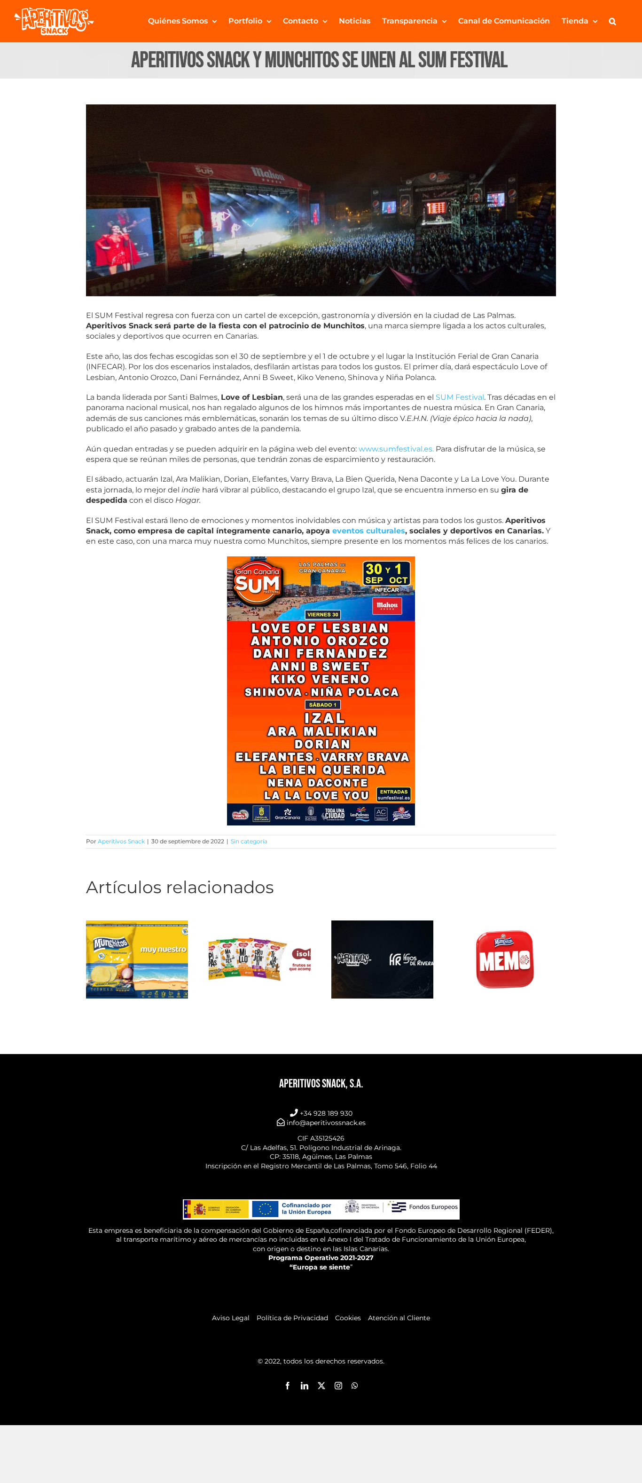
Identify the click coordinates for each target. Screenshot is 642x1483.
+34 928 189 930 (326, 1113)
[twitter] (321, 1385)
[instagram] (338, 1385)
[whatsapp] (355, 1385)
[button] (612, 21)
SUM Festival (459, 397)
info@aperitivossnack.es (326, 1122)
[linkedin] (304, 1385)
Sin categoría (249, 841)
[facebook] (287, 1385)
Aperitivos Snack (121, 841)
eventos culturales (368, 530)
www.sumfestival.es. (396, 448)
